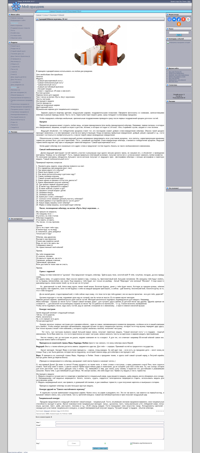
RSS (189, 1)
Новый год (14, 46)
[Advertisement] (20, 175)
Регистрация (72, 11)
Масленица (15, 61)
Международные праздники (20, 107)
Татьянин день (16, 54)
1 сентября (15, 82)
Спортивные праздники (19, 112)
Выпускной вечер (17, 119)
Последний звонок (17, 117)
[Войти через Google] (188, 19)
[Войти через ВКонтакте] (174, 19)
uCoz (26, 452)
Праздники (53, 15)
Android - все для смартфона (179, 75)
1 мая (13, 72)
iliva (58, 411)
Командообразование (18, 114)
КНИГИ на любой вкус (176, 73)
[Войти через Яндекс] (183, 19)
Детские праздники (17, 92)
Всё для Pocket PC (175, 71)
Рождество (14, 48)
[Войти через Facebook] (179, 19)
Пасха (13, 69)
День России (15, 79)
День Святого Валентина (19, 56)
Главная (52, 11)
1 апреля (14, 66)
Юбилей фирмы (16, 95)
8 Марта (13, 64)
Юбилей (13, 87)
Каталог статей (61, 11)
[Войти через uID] (169, 19)
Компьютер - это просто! (177, 80)
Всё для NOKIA (174, 78)
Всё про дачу (173, 81)
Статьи (45, 15)
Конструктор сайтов (15, 452)
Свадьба (14, 127)
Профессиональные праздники (21, 100)
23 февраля (15, 59)
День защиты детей (17, 77)
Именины (14, 90)
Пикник (13, 125)
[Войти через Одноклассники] (179, 24)
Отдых (13, 122)
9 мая (13, 74)
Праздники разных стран (19, 109)
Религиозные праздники (19, 104)
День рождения (16, 85)
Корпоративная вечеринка (20, 97)
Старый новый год (17, 51)
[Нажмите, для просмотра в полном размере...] (99, 69)
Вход (79, 11)
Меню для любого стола (177, 76)
